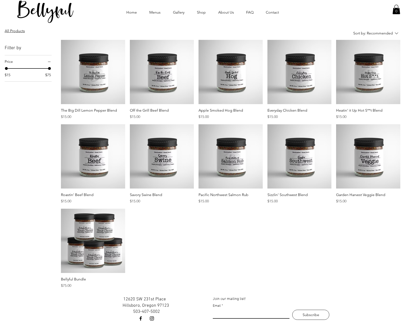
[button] (396, 9)
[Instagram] (152, 318)
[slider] (6, 68)
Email (218, 306)
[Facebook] (140, 318)
